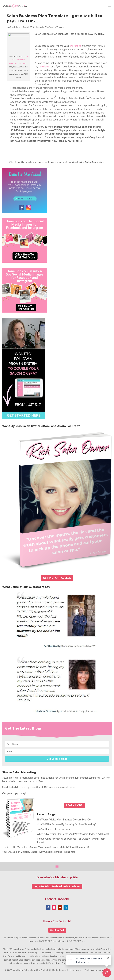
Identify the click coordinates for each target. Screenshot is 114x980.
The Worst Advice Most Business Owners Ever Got (64, 819)
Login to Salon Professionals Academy (57, 886)
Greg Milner (14, 27)
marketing (76, 45)
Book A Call (57, 930)
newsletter (44, 66)
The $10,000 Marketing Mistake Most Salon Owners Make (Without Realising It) (45, 847)
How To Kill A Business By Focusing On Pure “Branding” (66, 824)
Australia (40, 27)
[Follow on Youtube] (60, 907)
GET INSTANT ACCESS (57, 578)
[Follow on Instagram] (54, 907)
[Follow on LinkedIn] (66, 907)
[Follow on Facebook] (48, 907)
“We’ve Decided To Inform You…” (54, 829)
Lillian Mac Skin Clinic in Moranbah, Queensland (18, 59)
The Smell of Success (54, 27)
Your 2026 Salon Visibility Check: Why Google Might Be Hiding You (38, 851)
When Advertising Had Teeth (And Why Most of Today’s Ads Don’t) (73, 833)
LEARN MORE (74, 805)
